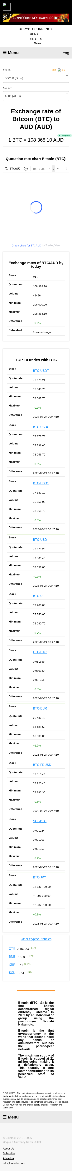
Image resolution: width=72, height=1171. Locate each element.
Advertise (8, 1158)
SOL (12, 972)
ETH (12, 948)
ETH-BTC (40, 652)
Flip (54, 69)
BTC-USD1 (41, 483)
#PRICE (36, 34)
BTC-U (38, 596)
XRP (12, 964)
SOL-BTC (39, 821)
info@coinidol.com (14, 1162)
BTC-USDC (41, 427)
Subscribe (9, 1153)
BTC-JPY (39, 877)
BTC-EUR (40, 708)
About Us (8, 1148)
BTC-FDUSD (42, 764)
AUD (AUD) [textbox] (13, 96)
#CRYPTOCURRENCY (36, 29)
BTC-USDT (41, 370)
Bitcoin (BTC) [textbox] (14, 78)
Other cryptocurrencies (36, 939)
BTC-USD (40, 539)
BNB (12, 956)
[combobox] (36, 78)
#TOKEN (36, 39)
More (37, 43)
